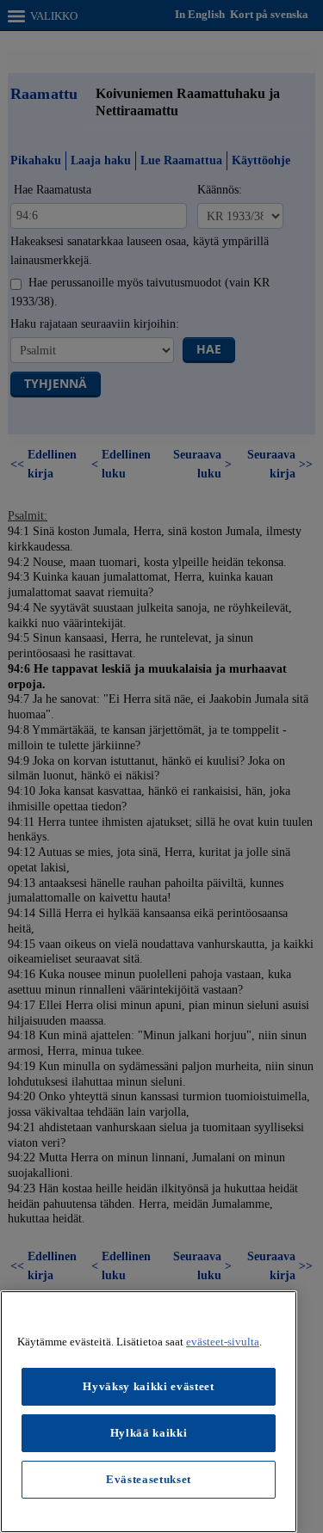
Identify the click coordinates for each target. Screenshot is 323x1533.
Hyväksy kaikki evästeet (148, 1386)
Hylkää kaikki (149, 1432)
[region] (148, 1411)
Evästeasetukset (148, 1479)
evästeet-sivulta (222, 1341)
